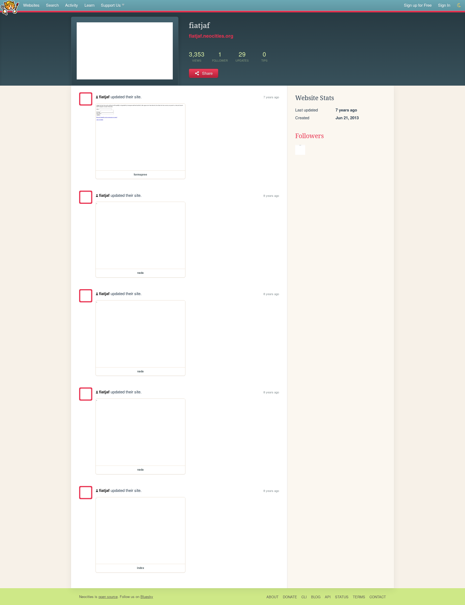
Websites (31, 5)
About (272, 596)
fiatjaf (104, 97)
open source (108, 596)
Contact (377, 596)
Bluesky (146, 596)
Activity (71, 5)
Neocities (86, 596)
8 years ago (271, 195)
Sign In (444, 5)
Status (341, 596)
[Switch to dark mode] (459, 5)
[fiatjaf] (85, 98)
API (328, 596)
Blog (315, 596)
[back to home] (10, 7)
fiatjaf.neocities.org (211, 35)
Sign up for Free (418, 5)
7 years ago (271, 97)
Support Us (111, 5)
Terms (359, 596)
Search (52, 5)
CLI (304, 596)
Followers (309, 135)
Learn (89, 5)
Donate (290, 596)
